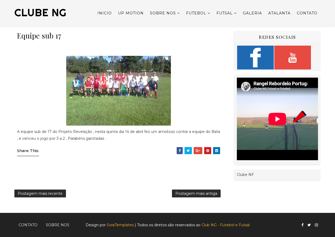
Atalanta (279, 13)
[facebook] (302, 225)
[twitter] (309, 225)
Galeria (252, 13)
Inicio (104, 13)
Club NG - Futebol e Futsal (226, 225)
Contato (307, 13)
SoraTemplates (120, 225)
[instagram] (316, 225)
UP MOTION (131, 13)
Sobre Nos (163, 13)
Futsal (224, 13)
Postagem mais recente (40, 193)
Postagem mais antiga (196, 193)
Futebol (196, 13)
